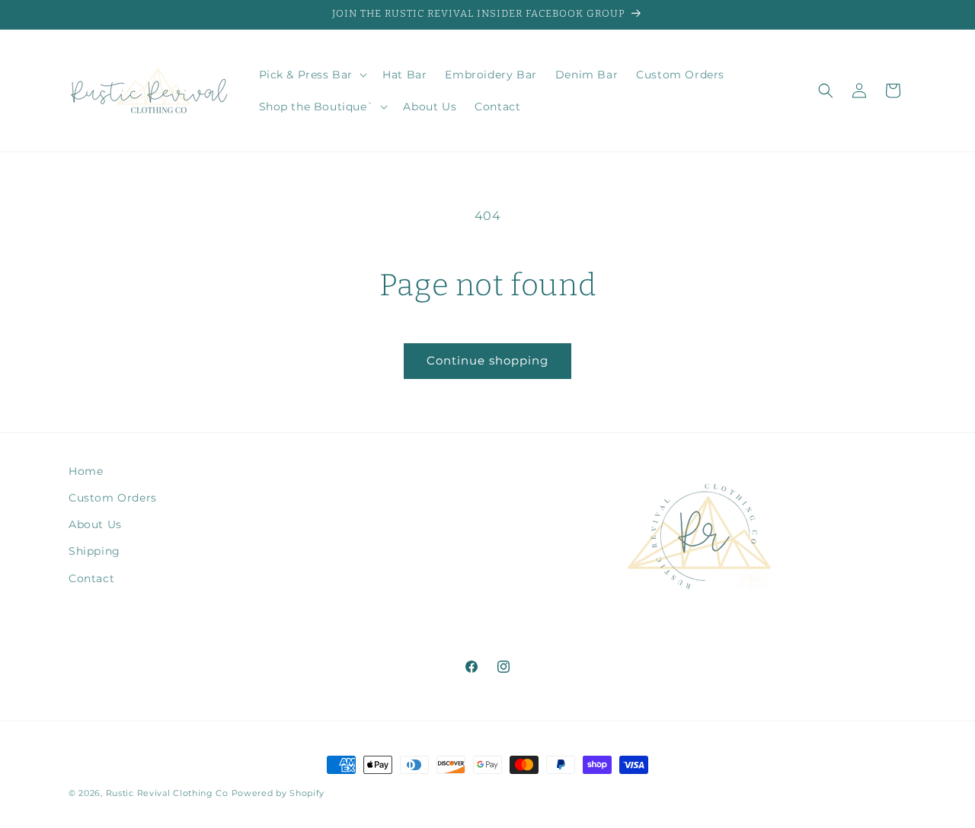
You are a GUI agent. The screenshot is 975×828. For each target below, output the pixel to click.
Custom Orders (113, 498)
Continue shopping (487, 360)
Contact (91, 578)
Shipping (94, 551)
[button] (312, 75)
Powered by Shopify (278, 793)
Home (86, 471)
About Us (95, 524)
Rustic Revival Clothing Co (167, 793)
